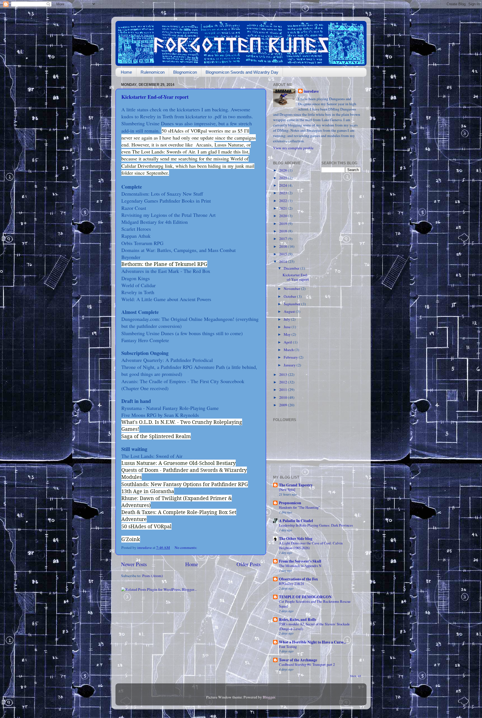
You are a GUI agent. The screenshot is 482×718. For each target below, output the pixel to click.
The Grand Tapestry (296, 485)
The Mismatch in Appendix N (300, 565)
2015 (283, 253)
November (292, 288)
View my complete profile (293, 147)
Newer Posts (134, 564)
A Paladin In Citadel (296, 521)
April (288, 342)
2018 (283, 231)
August (290, 311)
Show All (355, 676)
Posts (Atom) (152, 575)
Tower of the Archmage (298, 660)
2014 (283, 261)
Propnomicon (290, 503)
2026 (283, 170)
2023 (283, 192)
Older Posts (249, 564)
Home (126, 72)
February (291, 357)
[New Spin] (287, 489)
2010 (283, 397)
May (287, 334)
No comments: (186, 547)
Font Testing (288, 646)
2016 (283, 246)
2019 (283, 223)
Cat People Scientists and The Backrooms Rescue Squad (315, 604)
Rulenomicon (153, 72)
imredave (311, 91)
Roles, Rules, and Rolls (297, 619)
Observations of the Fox (298, 579)
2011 (283, 389)
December (292, 268)
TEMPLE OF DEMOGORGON (305, 597)
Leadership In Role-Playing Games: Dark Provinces (316, 525)
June (287, 326)
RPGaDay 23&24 (291, 583)
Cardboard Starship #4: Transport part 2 (307, 664)
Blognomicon (185, 72)
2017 (283, 238)
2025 (283, 177)
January (290, 365)
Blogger (269, 697)
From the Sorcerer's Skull (300, 561)
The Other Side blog (295, 538)
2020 (283, 215)
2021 (283, 208)
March (289, 349)
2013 (283, 374)
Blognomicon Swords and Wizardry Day (242, 72)
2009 (283, 404)
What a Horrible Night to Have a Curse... (312, 642)
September (292, 303)
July (287, 319)
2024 (283, 185)
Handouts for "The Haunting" (299, 507)
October (290, 296)
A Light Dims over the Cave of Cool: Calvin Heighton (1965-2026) (311, 545)
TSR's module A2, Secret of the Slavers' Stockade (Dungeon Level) (314, 626)
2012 (283, 382)
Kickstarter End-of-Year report (155, 96)
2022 (283, 200)
